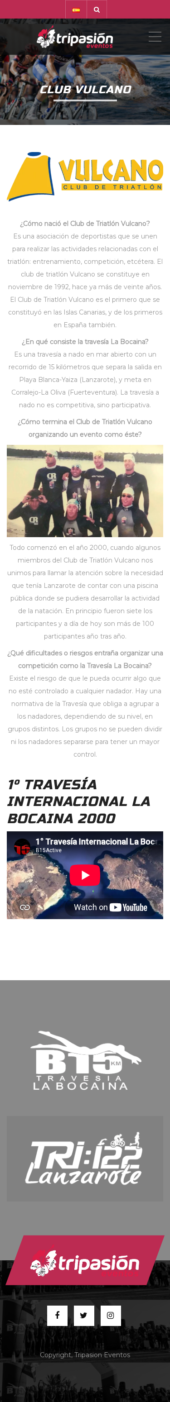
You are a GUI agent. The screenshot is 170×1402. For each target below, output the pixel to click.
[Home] (74, 37)
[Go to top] (85, 1260)
